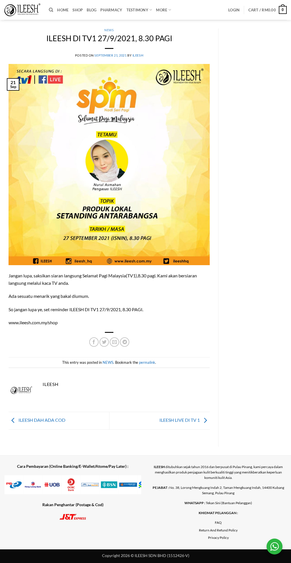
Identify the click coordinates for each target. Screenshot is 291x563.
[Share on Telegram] (124, 342)
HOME (62, 10)
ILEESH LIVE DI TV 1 (180, 420)
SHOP (77, 10)
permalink (147, 362)
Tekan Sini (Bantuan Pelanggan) (229, 503)
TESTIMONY (137, 10)
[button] (234, 10)
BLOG (91, 10)
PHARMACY (111, 10)
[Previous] (14, 488)
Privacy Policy (218, 537)
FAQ (218, 522)
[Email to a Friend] (114, 342)
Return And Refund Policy (218, 530)
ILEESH (137, 55)
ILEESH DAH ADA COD (41, 420)
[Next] (131, 488)
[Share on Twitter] (104, 342)
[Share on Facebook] (94, 342)
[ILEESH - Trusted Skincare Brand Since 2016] (22, 9)
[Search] (51, 10)
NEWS (109, 30)
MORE (161, 10)
